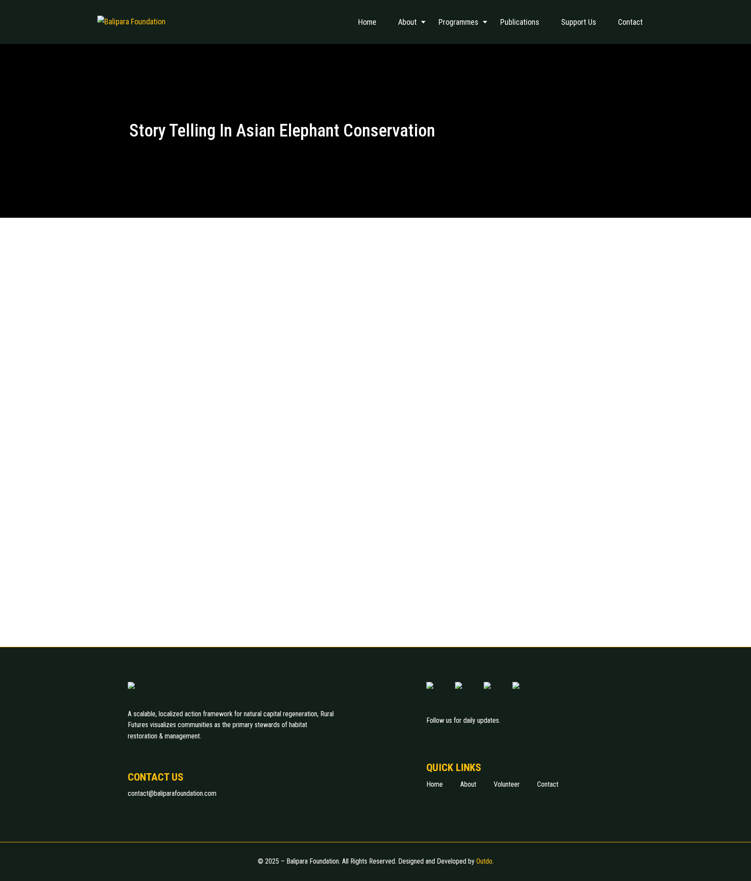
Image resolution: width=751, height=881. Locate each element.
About (407, 22)
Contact (630, 22)
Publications (519, 22)
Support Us (578, 22)
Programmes (459, 22)
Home (367, 22)
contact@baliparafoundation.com (172, 793)
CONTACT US (155, 777)
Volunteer (507, 784)
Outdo (484, 861)
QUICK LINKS (453, 767)
